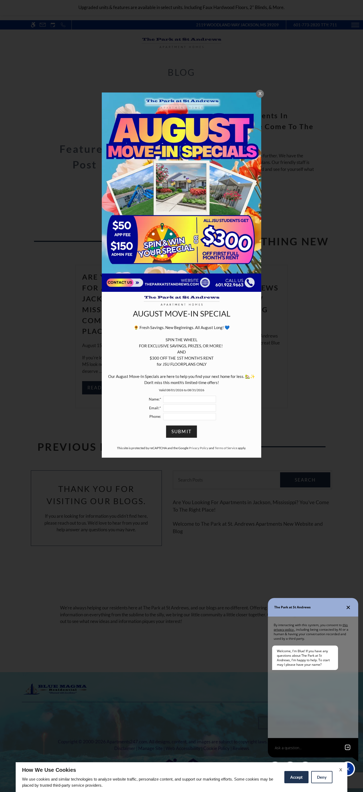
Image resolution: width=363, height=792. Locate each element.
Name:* (155, 399)
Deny (322, 777)
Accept (296, 777)
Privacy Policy (198, 448)
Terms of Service (226, 448)
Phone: (155, 416)
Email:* (155, 408)
